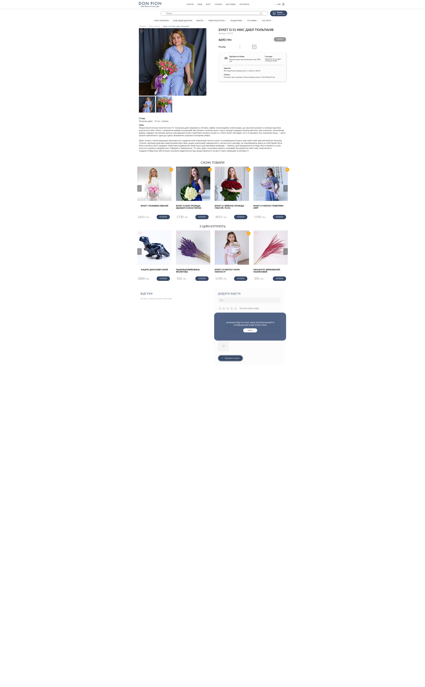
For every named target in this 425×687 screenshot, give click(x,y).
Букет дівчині (154, 26)
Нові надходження (182, 21)
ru (279, 4)
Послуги (266, 21)
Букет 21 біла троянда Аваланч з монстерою (188, 207)
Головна (142, 26)
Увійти (250, 330)
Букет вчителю (161, 21)
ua (275, 4)
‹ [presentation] (139, 188)
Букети (190, 4)
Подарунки (236, 21)
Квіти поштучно (217, 21)
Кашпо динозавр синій (154, 270)
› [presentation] (285, 188)
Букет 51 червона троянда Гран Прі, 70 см (229, 207)
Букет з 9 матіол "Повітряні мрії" (268, 207)
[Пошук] (261, 13)
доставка (231, 4)
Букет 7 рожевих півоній (154, 206)
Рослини (251, 21)
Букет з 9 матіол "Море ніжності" (227, 271)
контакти (244, 4)
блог (208, 4)
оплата (218, 4)
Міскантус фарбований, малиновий (266, 271)
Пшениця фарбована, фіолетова (188, 271)
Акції (199, 4)
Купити (163, 217)
